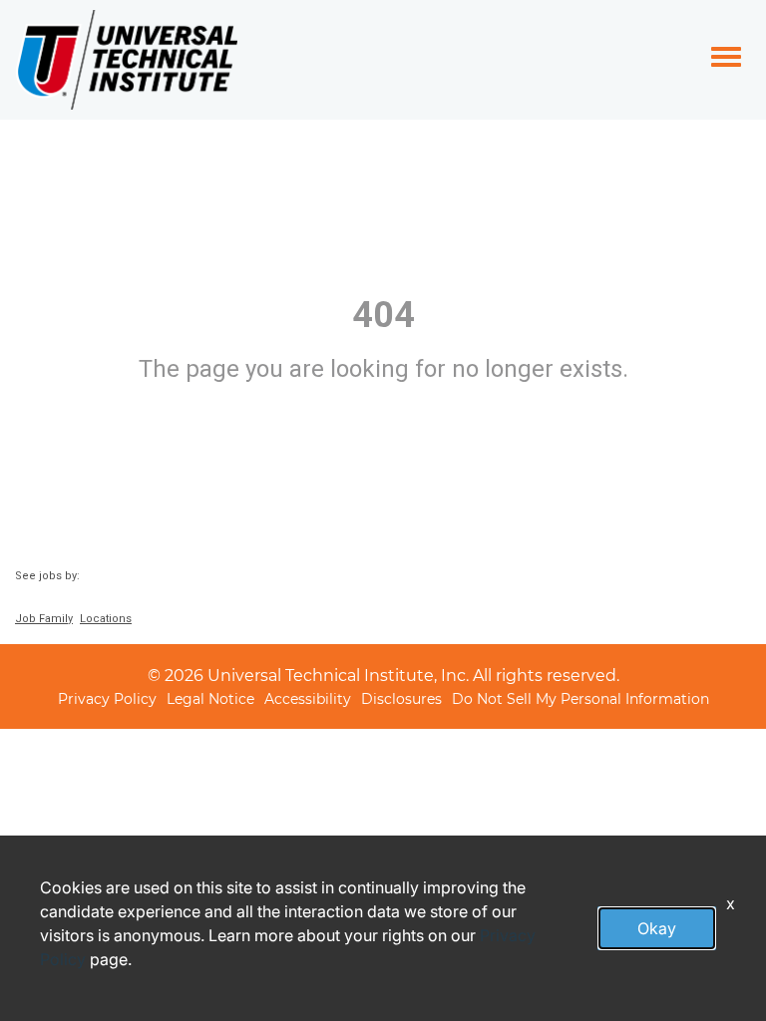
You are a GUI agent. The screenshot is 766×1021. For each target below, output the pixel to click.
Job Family (44, 618)
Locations (106, 618)
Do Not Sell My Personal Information (580, 698)
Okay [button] (656, 928)
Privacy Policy (107, 698)
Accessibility (307, 698)
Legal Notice (210, 698)
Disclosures (401, 698)
